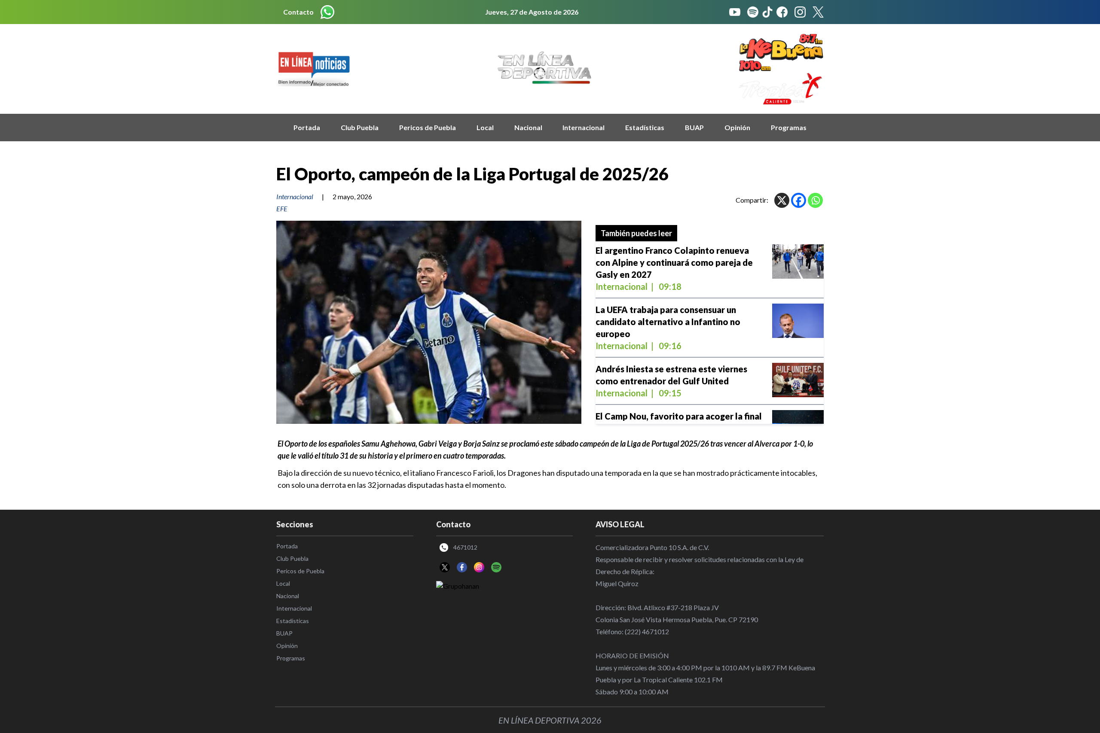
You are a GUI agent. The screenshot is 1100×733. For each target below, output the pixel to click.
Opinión (737, 127)
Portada (306, 127)
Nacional (528, 127)
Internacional (583, 127)
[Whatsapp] (815, 200)
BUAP (694, 127)
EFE (281, 208)
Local (485, 127)
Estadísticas (644, 127)
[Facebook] (798, 200)
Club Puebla (360, 127)
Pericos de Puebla (427, 127)
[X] (781, 200)
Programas (789, 127)
